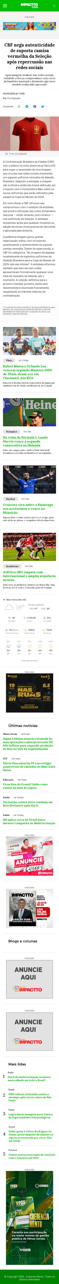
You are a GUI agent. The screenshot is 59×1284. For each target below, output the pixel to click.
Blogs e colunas (22, 941)
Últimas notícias (23, 726)
